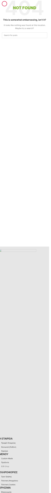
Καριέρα (4, 451)
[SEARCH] (44, 35)
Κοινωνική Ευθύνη (8, 447)
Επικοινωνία (6, 492)
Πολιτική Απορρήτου (9, 481)
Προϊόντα (5, 462)
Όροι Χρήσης (6, 476)
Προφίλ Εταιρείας (8, 443)
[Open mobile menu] (4, 3)
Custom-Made (7, 458)
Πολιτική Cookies (8, 485)
